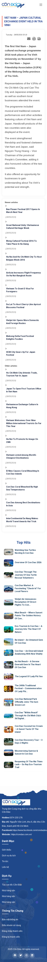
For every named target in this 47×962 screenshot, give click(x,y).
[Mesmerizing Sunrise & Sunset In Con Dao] (8, 753)
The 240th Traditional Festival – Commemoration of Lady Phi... (28, 688)
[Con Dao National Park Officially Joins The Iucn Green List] (8, 702)
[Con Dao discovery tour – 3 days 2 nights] (8, 741)
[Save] (39, 38)
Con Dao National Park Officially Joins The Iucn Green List (26, 702)
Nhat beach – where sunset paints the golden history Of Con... (28, 615)
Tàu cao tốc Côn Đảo (12, 885)
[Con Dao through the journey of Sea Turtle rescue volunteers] (8, 575)
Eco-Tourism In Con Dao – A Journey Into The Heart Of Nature (28, 629)
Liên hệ (5, 867)
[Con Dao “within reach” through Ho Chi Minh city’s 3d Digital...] (8, 716)
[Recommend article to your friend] (28, 38)
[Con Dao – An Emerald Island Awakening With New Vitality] (8, 653)
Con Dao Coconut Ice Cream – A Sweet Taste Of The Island (29, 729)
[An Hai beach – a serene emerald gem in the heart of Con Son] (8, 664)
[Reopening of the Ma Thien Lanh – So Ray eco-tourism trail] (8, 765)
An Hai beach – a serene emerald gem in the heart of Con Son (28, 664)
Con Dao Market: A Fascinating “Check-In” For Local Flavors (28, 588)
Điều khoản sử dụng (11, 925)
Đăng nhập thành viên (12, 931)
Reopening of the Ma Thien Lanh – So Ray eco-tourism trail (28, 764)
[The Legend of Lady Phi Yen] (8, 677)
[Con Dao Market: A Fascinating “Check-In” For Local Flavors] (8, 588)
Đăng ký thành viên (11, 937)
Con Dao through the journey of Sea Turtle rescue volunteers (26, 575)
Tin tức (5, 861)
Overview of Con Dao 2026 (28, 562)
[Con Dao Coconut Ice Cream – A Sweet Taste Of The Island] (8, 729)
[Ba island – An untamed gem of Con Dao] (8, 641)
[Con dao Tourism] (15, 5)
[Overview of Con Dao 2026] (8, 562)
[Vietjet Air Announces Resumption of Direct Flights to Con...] (8, 602)
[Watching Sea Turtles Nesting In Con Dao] (8, 552)
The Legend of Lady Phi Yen (29, 676)
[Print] (34, 38)
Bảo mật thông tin (10, 919)
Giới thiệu (6, 850)
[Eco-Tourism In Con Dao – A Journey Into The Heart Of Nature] (8, 629)
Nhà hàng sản (8, 890)
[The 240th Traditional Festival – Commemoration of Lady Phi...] (8, 689)
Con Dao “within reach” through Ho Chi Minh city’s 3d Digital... (28, 715)
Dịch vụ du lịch (9, 855)
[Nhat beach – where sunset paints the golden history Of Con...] (8, 616)
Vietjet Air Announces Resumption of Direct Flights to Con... (25, 602)
